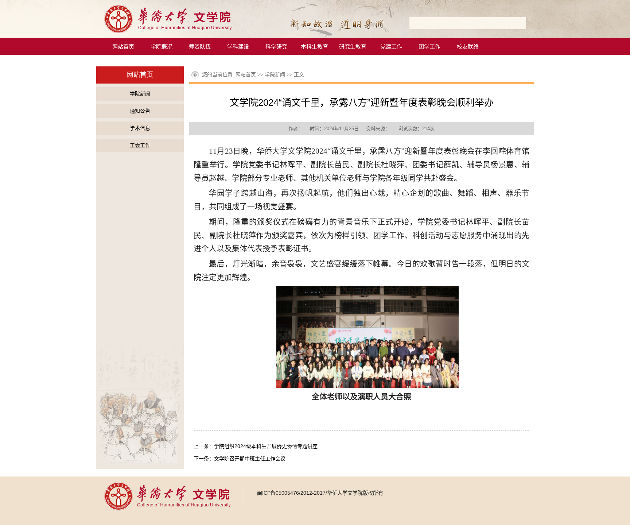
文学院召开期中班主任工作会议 (249, 459)
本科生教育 (314, 46)
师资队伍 (200, 46)
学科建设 (238, 46)
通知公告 (140, 111)
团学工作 (429, 46)
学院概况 (161, 46)
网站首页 (123, 46)
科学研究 (276, 46)
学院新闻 (140, 94)
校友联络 (468, 46)
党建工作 (391, 46)
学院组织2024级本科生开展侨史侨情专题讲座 (266, 446)
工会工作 (140, 145)
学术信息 (140, 128)
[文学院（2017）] (180, 36)
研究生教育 (352, 46)
